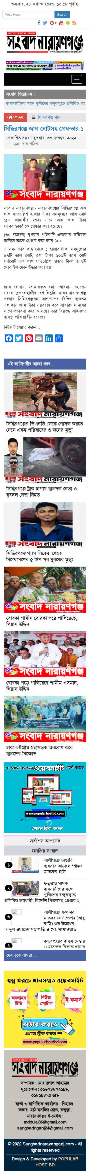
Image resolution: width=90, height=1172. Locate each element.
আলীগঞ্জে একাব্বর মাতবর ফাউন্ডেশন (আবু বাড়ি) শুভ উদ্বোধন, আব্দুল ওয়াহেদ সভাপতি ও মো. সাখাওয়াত (44, 920)
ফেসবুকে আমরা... (21, 955)
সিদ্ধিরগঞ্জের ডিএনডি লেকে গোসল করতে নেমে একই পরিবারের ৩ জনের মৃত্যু (44, 427)
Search (62, 14)
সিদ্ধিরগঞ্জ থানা (50, 117)
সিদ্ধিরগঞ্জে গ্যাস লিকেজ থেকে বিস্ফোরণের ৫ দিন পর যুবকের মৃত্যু (39, 556)
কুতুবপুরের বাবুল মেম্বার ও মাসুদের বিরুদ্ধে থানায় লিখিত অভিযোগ (64, 946)
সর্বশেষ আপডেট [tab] (45, 841)
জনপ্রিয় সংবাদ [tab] (45, 851)
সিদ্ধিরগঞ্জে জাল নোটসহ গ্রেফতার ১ (44, 128)
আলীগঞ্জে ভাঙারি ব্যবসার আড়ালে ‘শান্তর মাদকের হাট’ (63, 865)
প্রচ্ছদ (18, 117)
